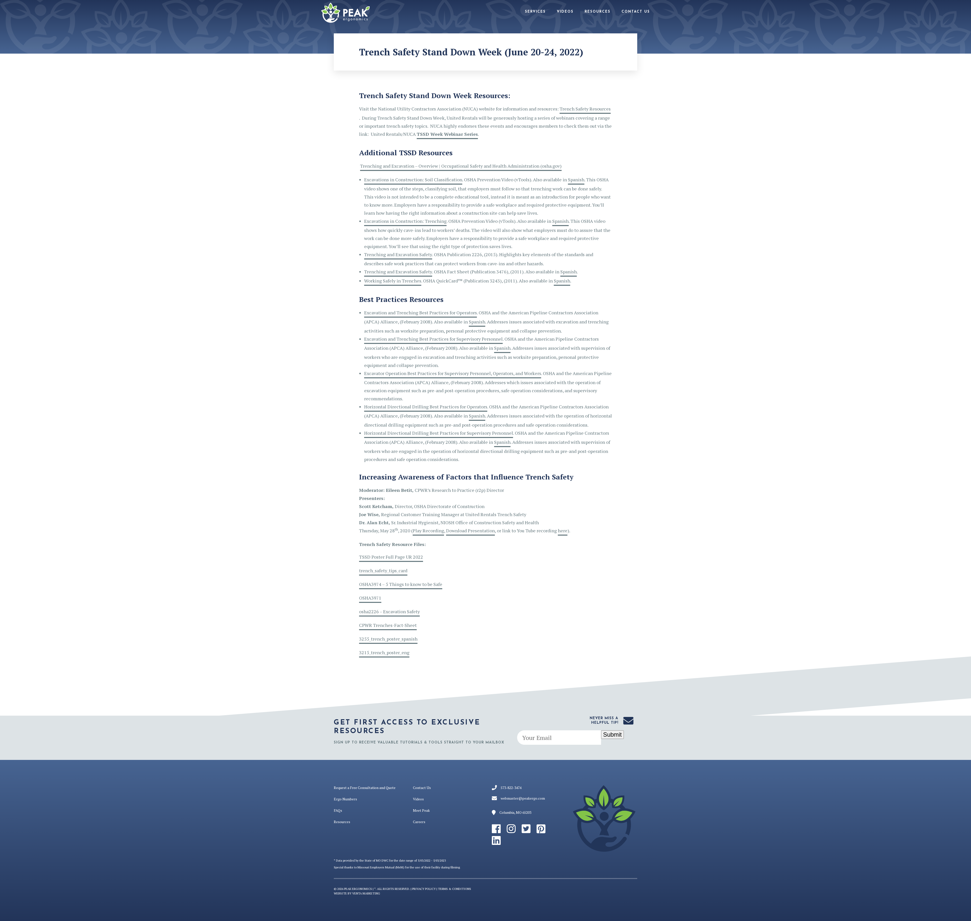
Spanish (576, 180)
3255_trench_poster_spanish (388, 639)
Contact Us (636, 12)
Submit (612, 734)
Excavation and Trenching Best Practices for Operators (420, 313)
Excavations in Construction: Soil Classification (413, 180)
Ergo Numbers (345, 799)
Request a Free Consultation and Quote (364, 787)
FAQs (338, 810)
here (562, 531)
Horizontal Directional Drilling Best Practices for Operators (425, 407)
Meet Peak (421, 810)
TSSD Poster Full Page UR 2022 (391, 557)
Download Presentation (470, 531)
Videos (565, 12)
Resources (597, 12)
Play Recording (428, 531)
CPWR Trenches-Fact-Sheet (388, 625)
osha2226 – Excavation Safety (389, 611)
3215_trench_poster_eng (384, 652)
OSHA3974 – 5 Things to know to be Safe (400, 584)
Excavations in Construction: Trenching (405, 221)
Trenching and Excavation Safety (398, 254)
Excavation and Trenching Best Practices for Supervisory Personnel (433, 339)
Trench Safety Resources (585, 109)
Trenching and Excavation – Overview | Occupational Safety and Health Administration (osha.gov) (461, 166)
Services (535, 12)
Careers (419, 821)
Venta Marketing (366, 893)
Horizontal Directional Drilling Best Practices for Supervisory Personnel (438, 433)
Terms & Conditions (454, 889)
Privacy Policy (424, 889)
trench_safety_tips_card (383, 570)
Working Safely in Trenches (392, 281)
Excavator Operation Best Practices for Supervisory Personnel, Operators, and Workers (452, 373)
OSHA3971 (370, 598)
